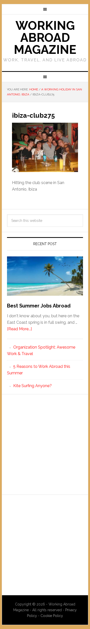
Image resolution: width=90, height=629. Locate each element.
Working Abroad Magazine (45, 38)
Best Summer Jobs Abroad (38, 306)
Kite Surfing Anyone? (32, 385)
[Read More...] (19, 329)
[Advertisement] (45, 444)
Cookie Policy (51, 616)
